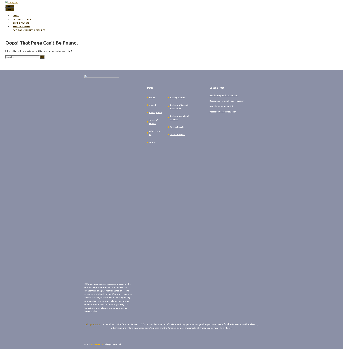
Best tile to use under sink (221, 106)
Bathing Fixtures (22, 19)
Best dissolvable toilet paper (222, 112)
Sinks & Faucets (21, 23)
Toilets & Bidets (21, 26)
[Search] (42, 57)
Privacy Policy (155, 112)
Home (16, 16)
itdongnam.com (92, 324)
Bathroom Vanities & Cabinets (29, 30)
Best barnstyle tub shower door (223, 95)
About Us (153, 105)
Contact (152, 142)
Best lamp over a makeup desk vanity (226, 101)
